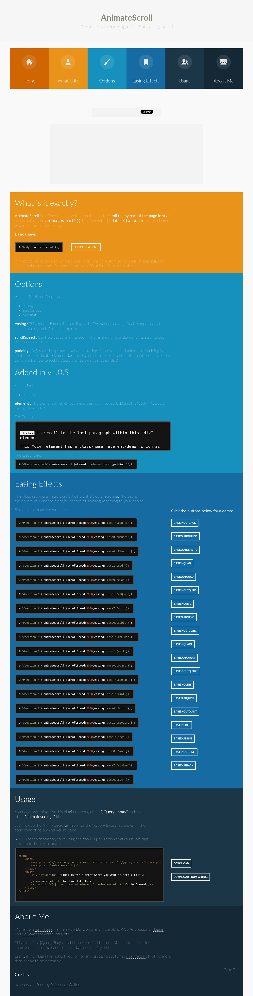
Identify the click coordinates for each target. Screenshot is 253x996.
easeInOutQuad (185, 590)
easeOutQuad (184, 576)
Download (181, 863)
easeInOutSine (184, 752)
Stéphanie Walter (65, 985)
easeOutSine (183, 738)
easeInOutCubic (185, 630)
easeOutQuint (184, 698)
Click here (27, 433)
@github (103, 948)
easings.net (37, 329)
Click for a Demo (86, 247)
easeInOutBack (185, 522)
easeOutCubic (184, 617)
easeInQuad (182, 563)
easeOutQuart (184, 657)
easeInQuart (183, 644)
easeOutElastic (185, 549)
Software (29, 934)
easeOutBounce (185, 536)
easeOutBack (183, 765)
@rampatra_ (136, 956)
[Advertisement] (92, 153)
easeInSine (182, 725)
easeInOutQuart (186, 671)
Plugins (157, 929)
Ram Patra (43, 929)
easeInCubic (182, 603)
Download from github (191, 876)
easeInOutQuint (185, 711)
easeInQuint (182, 684)
